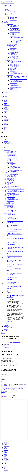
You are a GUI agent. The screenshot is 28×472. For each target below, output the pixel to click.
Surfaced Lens (13, 36)
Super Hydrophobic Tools (16, 73)
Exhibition (12, 18)
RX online (4, 96)
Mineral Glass (10, 75)
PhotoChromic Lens (14, 164)
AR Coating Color (14, 56)
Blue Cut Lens (8, 388)
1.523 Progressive (14, 80)
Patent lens (9, 13)
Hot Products (7, 385)
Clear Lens (12, 49)
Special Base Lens (17, 42)
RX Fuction (15, 41)
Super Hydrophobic (14, 58)
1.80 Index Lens (13, 88)
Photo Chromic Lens (14, 25)
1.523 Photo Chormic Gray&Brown (18, 79)
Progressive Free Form (18, 37)
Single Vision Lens (14, 28)
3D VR (5, 21)
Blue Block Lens (14, 26)
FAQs (8, 14)
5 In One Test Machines (15, 61)
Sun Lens (12, 33)
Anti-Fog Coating (14, 54)
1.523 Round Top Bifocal (16, 81)
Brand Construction (11, 12)
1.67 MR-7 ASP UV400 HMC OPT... (14, 261)
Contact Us (6, 93)
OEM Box (12, 71)
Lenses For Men (12, 389)
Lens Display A (13, 67)
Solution (6, 329)
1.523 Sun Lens (13, 83)
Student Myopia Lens (15, 30)
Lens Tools (9, 60)
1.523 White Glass (14, 84)
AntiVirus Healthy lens (15, 32)
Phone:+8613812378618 (6, 1)
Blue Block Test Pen (14, 65)
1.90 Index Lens (13, 89)
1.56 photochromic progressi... (12, 278)
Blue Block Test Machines (16, 64)
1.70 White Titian (14, 85)
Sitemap (13, 385)
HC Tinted (12, 57)
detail (11, 321)
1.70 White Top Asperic (15, 87)
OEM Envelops (13, 72)
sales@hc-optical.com (15, 342)
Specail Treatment (11, 53)
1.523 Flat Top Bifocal (15, 77)
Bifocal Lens (13, 34)
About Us (9, 10)
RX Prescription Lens (12, 44)
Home (5, 7)
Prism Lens (15, 38)
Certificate (6, 91)
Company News (13, 17)
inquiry (8, 321)
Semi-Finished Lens (11, 45)
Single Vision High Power (19, 40)
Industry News (13, 20)
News (8, 16)
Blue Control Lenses (16, 387)
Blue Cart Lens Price (5, 387)
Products (6, 22)
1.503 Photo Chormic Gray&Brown (18, 76)
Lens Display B (13, 68)
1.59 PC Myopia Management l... (12, 243)
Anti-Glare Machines (14, 63)
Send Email (3, 392)
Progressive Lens (14, 29)
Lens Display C (13, 69)
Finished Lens (10, 24)
